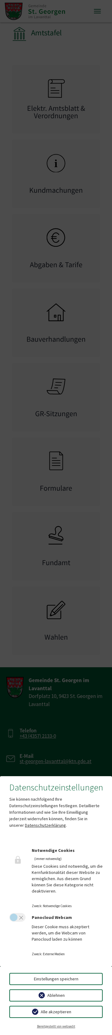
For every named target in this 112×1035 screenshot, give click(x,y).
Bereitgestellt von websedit (56, 1026)
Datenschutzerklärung (45, 825)
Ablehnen (56, 995)
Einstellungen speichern (56, 979)
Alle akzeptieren (56, 1012)
